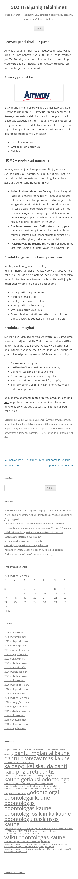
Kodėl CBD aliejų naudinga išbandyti (23, 536)
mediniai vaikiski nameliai (41, 783)
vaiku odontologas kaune (34, 837)
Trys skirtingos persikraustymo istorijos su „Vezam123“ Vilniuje (37, 528)
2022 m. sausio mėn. (15, 667)
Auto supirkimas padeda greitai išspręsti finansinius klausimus (37, 510)
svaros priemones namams (23, 432)
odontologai (44, 792)
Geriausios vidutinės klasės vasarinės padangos (29, 554)
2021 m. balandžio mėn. (17, 676)
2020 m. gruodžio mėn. (16, 684)
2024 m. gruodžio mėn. (16, 650)
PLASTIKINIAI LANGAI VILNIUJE (18, 831)
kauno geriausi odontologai (37, 779)
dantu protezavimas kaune (37, 758)
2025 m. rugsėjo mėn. (15, 645)
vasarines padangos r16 (15, 849)
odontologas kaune (27, 808)
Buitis (21, 419)
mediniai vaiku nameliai (15, 786)
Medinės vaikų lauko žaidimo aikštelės (24, 541)
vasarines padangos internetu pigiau (49, 844)
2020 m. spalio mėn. (15, 693)
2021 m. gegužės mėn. (16, 671)
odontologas (19, 803)
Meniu (39, 28)
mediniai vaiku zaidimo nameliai (42, 786)
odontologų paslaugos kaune (31, 821)
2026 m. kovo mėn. (14, 632)
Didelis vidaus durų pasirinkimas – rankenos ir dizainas (33, 532)
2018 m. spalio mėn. (15, 728)
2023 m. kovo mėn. (14, 658)
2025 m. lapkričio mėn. (16, 641)
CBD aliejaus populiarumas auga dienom (26, 545)
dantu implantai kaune (42, 753)
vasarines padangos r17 (38, 849)
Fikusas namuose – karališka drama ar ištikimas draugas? (34, 523)
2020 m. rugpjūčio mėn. (16, 697)
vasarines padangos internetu (18, 844)
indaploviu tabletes (26, 424)
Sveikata (29, 419)
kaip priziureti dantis (29, 771)
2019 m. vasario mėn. (15, 719)
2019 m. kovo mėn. (14, 715)
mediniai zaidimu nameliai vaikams (20, 788)
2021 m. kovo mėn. (14, 680)
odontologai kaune (27, 797)
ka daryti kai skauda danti (35, 766)
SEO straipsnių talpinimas (39, 7)
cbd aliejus (9, 754)
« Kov (7, 610)
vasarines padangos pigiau (41, 846)
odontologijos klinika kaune (37, 813)
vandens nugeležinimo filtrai (17, 841)
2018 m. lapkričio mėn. (16, 724)
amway (58, 419)
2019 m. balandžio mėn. (17, 711)
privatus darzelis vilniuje (44, 831)
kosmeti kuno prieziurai (50, 424)
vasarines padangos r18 (60, 849)
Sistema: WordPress (14, 872)
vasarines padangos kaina (16, 846)
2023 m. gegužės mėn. (16, 654)
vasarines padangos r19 (15, 851)
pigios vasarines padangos (26, 828)
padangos (9, 828)
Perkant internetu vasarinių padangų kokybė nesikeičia (33, 549)
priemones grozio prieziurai (37, 428)
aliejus (7, 749)
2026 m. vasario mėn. (15, 636)
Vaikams (39, 419)
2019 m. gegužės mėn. (16, 706)
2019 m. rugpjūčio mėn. (16, 702)
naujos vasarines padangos (17, 793)
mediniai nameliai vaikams (16, 783)
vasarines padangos (40, 841)
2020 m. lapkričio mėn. (16, 689)
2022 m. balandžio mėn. (17, 663)
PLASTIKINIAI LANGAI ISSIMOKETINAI (55, 828)
